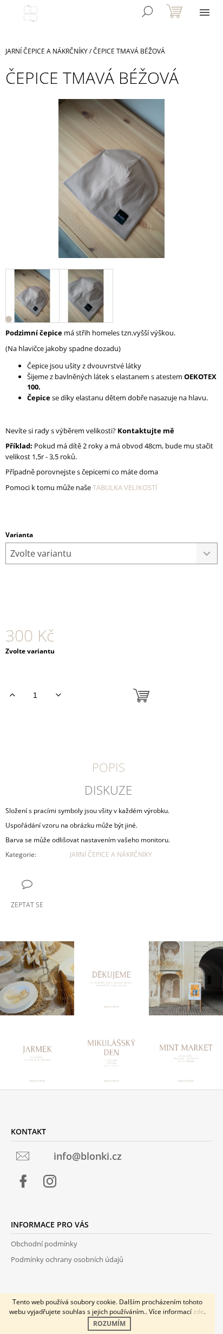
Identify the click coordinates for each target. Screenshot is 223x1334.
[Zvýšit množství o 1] (12, 695)
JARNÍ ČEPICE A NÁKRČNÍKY (111, 854)
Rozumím (109, 1323)
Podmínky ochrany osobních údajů (67, 1259)
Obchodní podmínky (44, 1244)
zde (198, 1311)
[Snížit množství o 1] (58, 695)
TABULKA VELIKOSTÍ (125, 487)
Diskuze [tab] (108, 789)
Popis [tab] (108, 767)
